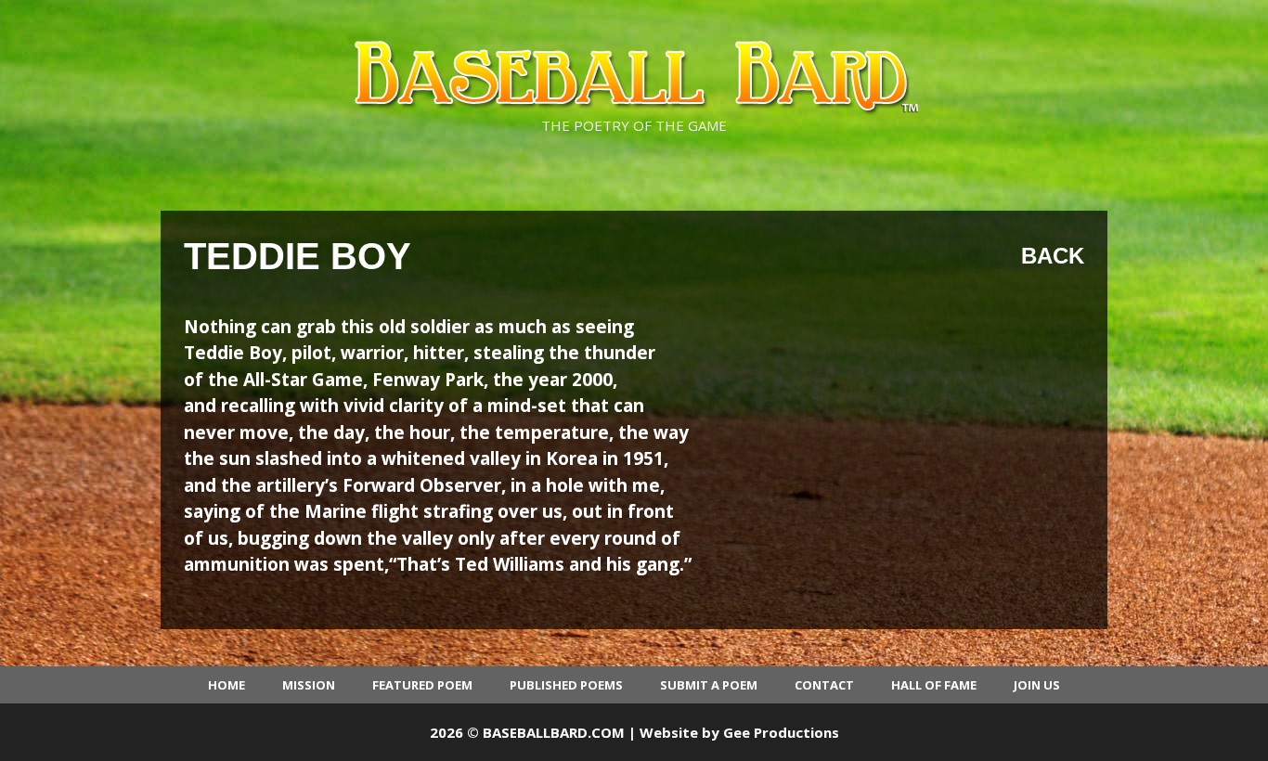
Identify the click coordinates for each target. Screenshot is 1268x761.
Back (1052, 255)
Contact (824, 685)
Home (226, 685)
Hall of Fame (934, 685)
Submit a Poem (708, 685)
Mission (308, 685)
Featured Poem (422, 685)
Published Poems (566, 685)
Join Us (1037, 685)
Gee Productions (781, 732)
